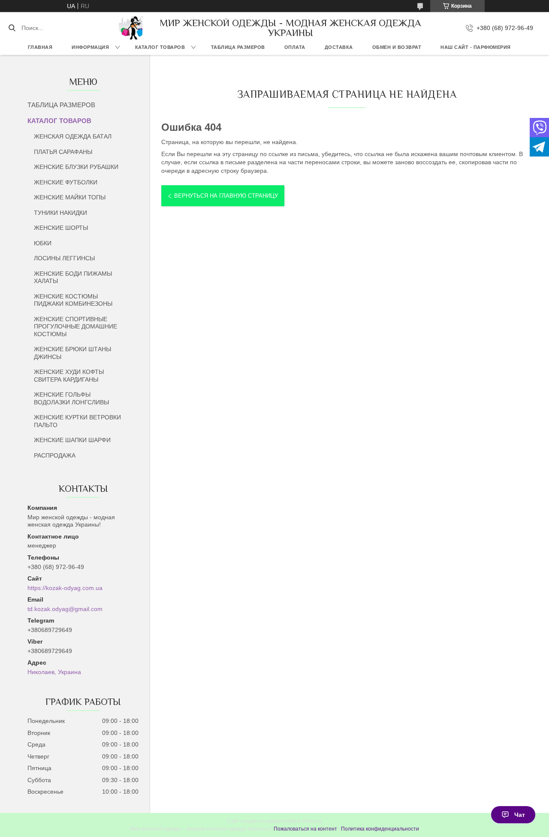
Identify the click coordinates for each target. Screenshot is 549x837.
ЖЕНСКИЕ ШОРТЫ (61, 227)
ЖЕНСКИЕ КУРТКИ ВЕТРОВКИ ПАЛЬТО (77, 421)
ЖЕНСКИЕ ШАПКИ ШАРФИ (72, 440)
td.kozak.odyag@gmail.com (65, 608)
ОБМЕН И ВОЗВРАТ (397, 47)
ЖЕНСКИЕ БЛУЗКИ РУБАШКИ (76, 166)
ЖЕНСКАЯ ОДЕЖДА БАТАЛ (73, 136)
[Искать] (11, 28)
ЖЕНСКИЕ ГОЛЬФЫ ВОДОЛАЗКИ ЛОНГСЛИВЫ (71, 398)
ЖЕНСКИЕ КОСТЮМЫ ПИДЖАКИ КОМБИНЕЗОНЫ (73, 300)
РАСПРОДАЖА (54, 455)
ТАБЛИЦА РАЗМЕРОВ (238, 47)
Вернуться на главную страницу (226, 196)
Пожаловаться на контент (305, 829)
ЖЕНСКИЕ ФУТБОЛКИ (65, 182)
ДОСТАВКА (339, 47)
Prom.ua (312, 821)
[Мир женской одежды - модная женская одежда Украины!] (130, 27)
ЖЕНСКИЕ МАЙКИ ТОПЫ (70, 197)
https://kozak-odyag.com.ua (65, 587)
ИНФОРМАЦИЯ (90, 47)
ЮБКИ (42, 243)
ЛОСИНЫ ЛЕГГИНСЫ (64, 258)
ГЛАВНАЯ (40, 47)
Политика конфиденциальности (380, 829)
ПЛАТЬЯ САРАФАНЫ (63, 151)
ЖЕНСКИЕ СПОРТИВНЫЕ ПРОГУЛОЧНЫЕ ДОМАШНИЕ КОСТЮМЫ (75, 326)
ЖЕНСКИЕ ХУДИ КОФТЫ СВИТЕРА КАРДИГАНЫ (69, 375)
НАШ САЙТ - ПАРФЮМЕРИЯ (475, 47)
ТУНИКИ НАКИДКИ (60, 212)
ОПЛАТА (294, 47)
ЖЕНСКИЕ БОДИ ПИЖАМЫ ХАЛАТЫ (73, 277)
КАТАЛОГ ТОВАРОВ (160, 47)
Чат (519, 814)
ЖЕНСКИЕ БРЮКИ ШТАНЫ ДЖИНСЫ (72, 353)
